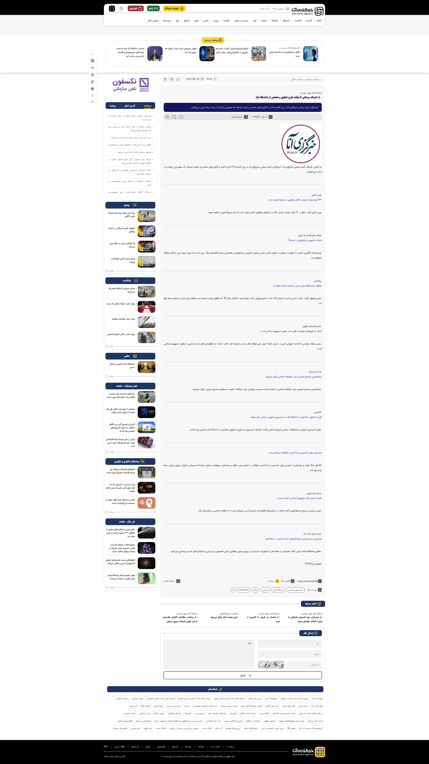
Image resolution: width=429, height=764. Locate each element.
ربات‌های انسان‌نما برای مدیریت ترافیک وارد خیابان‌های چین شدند (121, 395)
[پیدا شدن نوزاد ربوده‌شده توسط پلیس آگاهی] (146, 216)
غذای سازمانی (130, 713)
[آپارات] (92, 74)
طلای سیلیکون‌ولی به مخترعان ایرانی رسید (284, 54)
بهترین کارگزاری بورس (233, 721)
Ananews (243, 590)
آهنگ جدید (264, 713)
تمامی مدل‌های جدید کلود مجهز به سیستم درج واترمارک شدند (120, 501)
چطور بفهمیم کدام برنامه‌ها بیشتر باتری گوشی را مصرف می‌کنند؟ (121, 577)
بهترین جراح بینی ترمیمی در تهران (183, 728)
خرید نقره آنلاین (272, 706)
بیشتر (111, 270)
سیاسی (265, 590)
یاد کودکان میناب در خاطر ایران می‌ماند (122, 245)
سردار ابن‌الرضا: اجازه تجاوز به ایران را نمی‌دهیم (131, 137)
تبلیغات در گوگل (253, 721)
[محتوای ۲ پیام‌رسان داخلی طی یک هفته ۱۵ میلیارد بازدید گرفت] (146, 412)
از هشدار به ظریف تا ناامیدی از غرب (263, 619)
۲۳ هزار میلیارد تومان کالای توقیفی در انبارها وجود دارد (295, 200)
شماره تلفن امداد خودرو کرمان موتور (229, 698)
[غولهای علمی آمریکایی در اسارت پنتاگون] (146, 231)
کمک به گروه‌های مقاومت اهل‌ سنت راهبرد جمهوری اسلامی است (291, 331)
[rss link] (92, 101)
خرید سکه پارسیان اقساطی (284, 713)
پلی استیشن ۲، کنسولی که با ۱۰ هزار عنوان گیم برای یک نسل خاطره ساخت (120, 488)
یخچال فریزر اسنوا (143, 721)
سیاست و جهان (312, 79)
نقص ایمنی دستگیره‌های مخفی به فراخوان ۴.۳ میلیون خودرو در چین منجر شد (120, 533)
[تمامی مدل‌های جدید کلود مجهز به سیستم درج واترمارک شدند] (146, 503)
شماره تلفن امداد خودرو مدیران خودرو (194, 698)
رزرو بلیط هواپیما (233, 728)
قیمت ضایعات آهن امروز (251, 706)
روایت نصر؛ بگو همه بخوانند (123, 319)
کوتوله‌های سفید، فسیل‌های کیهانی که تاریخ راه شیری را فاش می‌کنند (120, 561)
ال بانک (218, 728)
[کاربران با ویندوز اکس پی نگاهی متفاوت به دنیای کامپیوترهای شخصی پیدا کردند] (146, 427)
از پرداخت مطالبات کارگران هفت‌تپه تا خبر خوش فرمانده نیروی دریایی (180, 619)
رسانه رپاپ (303, 706)
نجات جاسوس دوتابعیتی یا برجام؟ (305, 240)
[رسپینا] (130, 84)
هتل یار (233, 713)
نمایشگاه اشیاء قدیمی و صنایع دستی (122, 365)
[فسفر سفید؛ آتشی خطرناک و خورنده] (146, 262)
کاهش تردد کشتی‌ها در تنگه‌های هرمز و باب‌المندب (129, 144)
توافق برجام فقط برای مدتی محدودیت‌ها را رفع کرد (297, 286)
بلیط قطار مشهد (251, 728)
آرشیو (148, 746)
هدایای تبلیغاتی (174, 713)
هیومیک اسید (271, 698)
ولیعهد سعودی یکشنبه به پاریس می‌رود (134, 152)
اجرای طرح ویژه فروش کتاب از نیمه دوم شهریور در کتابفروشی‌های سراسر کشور (232, 50)
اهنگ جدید (161, 728)
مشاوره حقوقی (270, 721)
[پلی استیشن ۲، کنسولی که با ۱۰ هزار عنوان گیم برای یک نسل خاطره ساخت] (146, 488)
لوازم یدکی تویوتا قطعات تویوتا (291, 721)
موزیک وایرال (137, 698)
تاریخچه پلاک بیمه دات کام (310, 728)
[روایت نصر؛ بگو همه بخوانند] (146, 322)
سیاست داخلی (297, 79)
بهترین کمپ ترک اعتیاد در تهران (294, 698)
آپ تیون (133, 706)
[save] (171, 79)
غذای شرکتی (158, 713)
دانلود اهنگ (145, 706)
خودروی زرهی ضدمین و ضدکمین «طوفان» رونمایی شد (295, 452)
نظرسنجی (161, 746)
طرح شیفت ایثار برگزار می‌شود (223, 617)
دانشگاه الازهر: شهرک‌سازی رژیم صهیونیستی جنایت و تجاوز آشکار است (129, 193)
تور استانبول (144, 713)
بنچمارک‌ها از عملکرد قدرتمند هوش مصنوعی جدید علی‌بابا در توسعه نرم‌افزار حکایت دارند (122, 548)
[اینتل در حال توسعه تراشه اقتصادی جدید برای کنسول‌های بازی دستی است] (146, 442)
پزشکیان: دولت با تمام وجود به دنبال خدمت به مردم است (129, 117)
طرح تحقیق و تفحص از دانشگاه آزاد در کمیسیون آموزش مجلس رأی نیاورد (286, 417)
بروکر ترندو (158, 706)
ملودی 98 (291, 728)
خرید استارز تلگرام (248, 713)
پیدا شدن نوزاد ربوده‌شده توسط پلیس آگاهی (121, 214)
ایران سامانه (108, 756)
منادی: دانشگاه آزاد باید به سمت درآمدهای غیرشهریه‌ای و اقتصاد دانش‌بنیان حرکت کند (130, 52)
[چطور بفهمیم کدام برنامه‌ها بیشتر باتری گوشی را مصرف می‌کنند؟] (146, 578)
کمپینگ (187, 713)
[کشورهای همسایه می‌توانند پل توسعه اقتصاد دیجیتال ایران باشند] (146, 472)
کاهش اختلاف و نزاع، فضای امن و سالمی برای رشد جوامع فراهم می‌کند (129, 128)
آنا (233, 590)
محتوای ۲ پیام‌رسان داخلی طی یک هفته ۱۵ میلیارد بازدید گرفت (120, 410)
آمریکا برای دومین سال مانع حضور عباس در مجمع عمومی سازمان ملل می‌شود (129, 161)
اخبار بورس (135, 728)
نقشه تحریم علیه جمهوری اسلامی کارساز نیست (299, 498)
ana (255, 590)
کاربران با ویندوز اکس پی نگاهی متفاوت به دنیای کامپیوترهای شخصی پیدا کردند (122, 428)
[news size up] (167, 117)
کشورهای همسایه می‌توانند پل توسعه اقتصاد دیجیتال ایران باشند (120, 471)
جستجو (175, 746)
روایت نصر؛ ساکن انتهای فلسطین (121, 334)
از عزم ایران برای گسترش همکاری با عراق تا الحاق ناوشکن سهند (305, 619)
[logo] (307, 11)
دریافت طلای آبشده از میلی (310, 713)
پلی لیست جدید (173, 706)
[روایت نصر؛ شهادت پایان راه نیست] (146, 307)
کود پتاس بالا (316, 706)
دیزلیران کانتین (122, 698)
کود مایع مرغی (288, 706)
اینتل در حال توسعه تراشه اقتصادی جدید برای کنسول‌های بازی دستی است (120, 443)
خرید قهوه (148, 728)
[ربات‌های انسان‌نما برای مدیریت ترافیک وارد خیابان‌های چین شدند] (146, 397)
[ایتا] (92, 81)
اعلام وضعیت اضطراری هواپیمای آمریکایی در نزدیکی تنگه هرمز (129, 171)
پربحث (113, 106)
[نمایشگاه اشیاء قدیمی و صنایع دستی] (146, 367)
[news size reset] (174, 117)
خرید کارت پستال (315, 721)
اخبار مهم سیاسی (295, 590)
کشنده (187, 706)
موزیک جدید (317, 698)
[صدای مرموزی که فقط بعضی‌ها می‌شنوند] (146, 291)
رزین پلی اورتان (254, 698)
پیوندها (188, 746)
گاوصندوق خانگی (125, 721)
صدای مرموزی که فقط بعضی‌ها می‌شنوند (122, 290)
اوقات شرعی (119, 746)
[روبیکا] (92, 88)
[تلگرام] (92, 67)
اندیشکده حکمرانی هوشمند (205, 706)
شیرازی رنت (200, 713)
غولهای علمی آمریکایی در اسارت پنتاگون (121, 229)
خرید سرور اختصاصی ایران (272, 728)
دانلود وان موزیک (120, 728)
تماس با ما (215, 746)
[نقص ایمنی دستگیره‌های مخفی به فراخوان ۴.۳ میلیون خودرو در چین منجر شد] (146, 533)
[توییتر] (92, 95)
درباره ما (230, 746)
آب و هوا (135, 746)
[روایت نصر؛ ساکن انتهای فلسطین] (146, 337)
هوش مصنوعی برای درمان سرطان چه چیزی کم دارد (180, 50)
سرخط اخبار (278, 590)
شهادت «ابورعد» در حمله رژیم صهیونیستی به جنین (129, 182)
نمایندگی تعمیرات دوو (217, 713)
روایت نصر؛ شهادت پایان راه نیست (120, 303)
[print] (165, 79)
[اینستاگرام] (92, 60)
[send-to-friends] (178, 79)
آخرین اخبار (130, 106)
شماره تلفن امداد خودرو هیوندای (161, 698)
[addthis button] (246, 117)
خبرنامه (201, 746)
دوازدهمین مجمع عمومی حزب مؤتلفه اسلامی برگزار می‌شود (293, 376)
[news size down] (181, 117)
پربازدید (147, 106)
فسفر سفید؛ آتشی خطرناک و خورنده (123, 260)
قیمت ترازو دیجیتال (229, 706)
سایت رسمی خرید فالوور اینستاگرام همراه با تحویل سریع (178, 721)
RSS (106, 746)
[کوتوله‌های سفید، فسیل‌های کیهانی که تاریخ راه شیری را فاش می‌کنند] (146, 563)
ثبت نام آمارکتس (213, 721)
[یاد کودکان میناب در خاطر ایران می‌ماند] (146, 246)
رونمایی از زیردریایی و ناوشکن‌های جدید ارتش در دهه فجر (294, 539)
